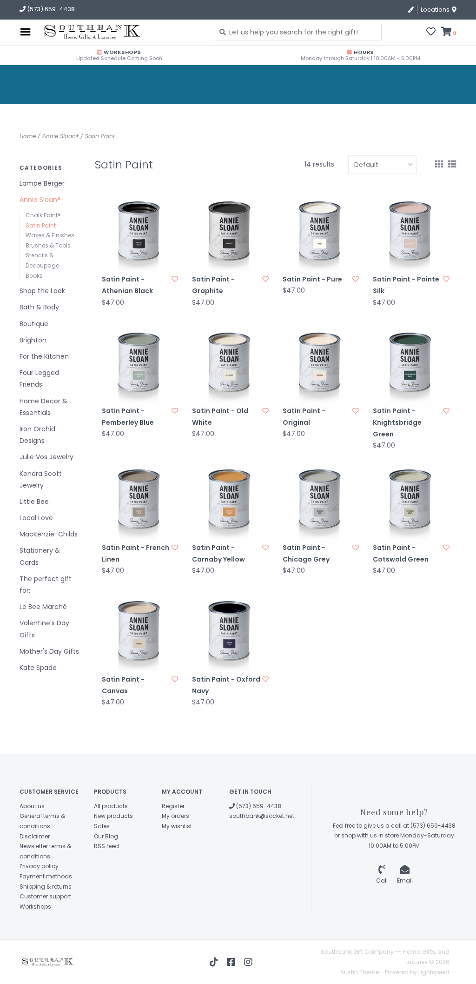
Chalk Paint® (43, 215)
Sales (102, 826)
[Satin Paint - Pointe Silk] (411, 233)
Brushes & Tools (48, 245)
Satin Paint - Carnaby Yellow (218, 553)
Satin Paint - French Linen (135, 553)
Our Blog (106, 836)
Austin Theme (359, 972)
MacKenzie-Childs (49, 534)
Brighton (33, 340)
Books (34, 276)
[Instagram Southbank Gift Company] (248, 962)
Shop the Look (42, 290)
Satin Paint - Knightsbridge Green (397, 422)
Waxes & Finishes (50, 235)
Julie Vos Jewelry (46, 457)
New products (113, 816)
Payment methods (46, 876)
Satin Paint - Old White (220, 416)
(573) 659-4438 (258, 806)
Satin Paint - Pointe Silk (406, 284)
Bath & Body (39, 307)
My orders (175, 816)
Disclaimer (35, 836)
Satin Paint (100, 136)
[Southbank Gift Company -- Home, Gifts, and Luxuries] (89, 32)
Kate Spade (38, 667)
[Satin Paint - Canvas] (140, 633)
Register (173, 806)
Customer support (45, 896)
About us (32, 806)
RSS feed (106, 846)
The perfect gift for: (46, 584)
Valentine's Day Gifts (44, 628)
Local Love (36, 517)
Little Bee (34, 501)
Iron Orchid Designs (37, 434)
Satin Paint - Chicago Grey (306, 553)
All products (111, 806)
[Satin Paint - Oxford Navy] (230, 633)
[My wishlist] (431, 32)
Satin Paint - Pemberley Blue (128, 416)
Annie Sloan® (60, 136)
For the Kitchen (44, 356)
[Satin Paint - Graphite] (230, 233)
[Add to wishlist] (175, 279)
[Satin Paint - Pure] (321, 233)
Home (28, 136)
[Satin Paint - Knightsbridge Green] (411, 364)
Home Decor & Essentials (43, 406)
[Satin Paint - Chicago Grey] (321, 501)
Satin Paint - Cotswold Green (401, 553)
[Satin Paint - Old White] (230, 364)
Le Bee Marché (43, 606)
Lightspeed (434, 972)
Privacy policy (39, 866)
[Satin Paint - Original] (321, 364)
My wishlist (177, 826)
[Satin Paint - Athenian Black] (140, 233)
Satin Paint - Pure (312, 279)
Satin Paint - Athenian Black (127, 284)
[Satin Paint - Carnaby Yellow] (230, 501)
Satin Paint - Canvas (123, 685)
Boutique (34, 323)
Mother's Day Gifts (49, 651)
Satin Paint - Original (304, 416)
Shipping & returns (46, 886)
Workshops (35, 906)
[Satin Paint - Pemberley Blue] (140, 364)
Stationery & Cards (40, 556)
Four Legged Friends (39, 378)
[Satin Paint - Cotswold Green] (411, 501)
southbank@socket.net (261, 816)
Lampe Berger (42, 183)
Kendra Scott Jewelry (41, 479)
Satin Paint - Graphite (213, 284)
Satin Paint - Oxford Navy (226, 685)
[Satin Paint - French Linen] (140, 501)
